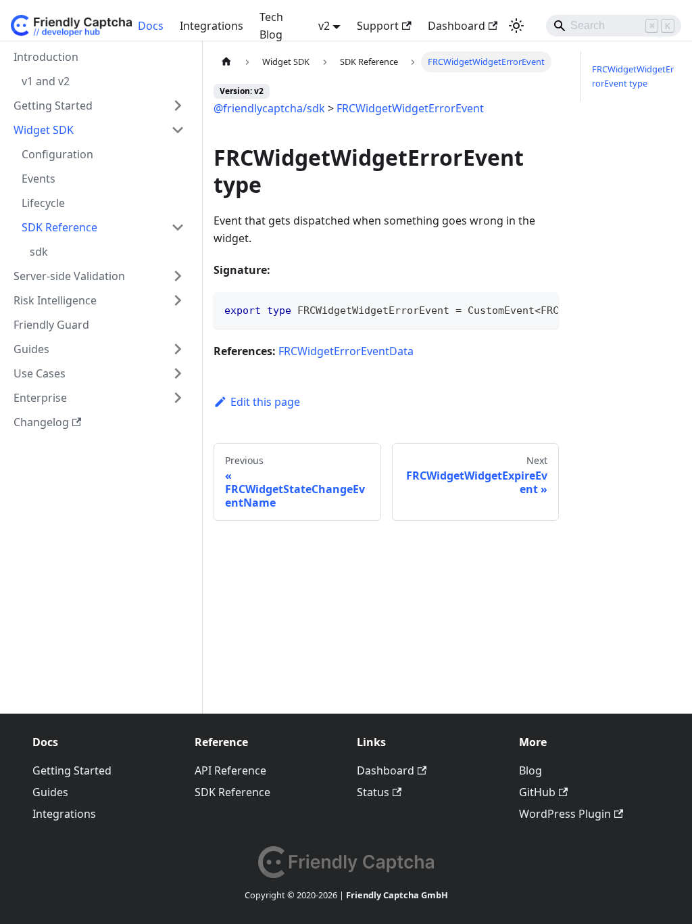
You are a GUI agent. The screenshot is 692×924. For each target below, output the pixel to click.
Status (373, 792)
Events (38, 178)
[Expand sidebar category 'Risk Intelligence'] (178, 300)
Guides (31, 349)
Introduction (46, 56)
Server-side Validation (69, 276)
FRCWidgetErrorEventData (346, 351)
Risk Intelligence (55, 300)
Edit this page (265, 401)
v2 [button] (324, 25)
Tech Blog (271, 25)
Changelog (41, 422)
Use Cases (40, 373)
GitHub (537, 792)
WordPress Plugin (565, 813)
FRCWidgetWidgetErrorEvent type (633, 76)
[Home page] (226, 61)
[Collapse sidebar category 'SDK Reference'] (178, 227)
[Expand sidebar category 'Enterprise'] (178, 398)
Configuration (57, 154)
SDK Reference (59, 227)
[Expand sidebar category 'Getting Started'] (178, 105)
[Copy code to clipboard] (542, 309)
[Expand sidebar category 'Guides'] (178, 349)
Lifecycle (43, 202)
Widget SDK (44, 129)
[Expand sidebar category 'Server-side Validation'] (178, 276)
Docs (151, 25)
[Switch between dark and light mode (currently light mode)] (516, 26)
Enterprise (40, 397)
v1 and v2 (46, 81)
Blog (530, 770)
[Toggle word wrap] (517, 309)
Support (378, 25)
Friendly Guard (51, 324)
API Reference (230, 770)
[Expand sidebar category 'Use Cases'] (178, 373)
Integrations (211, 25)
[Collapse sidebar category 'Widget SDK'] (178, 130)
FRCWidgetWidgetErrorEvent (410, 108)
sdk (39, 251)
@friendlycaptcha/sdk (269, 108)
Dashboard (456, 25)
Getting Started (53, 105)
